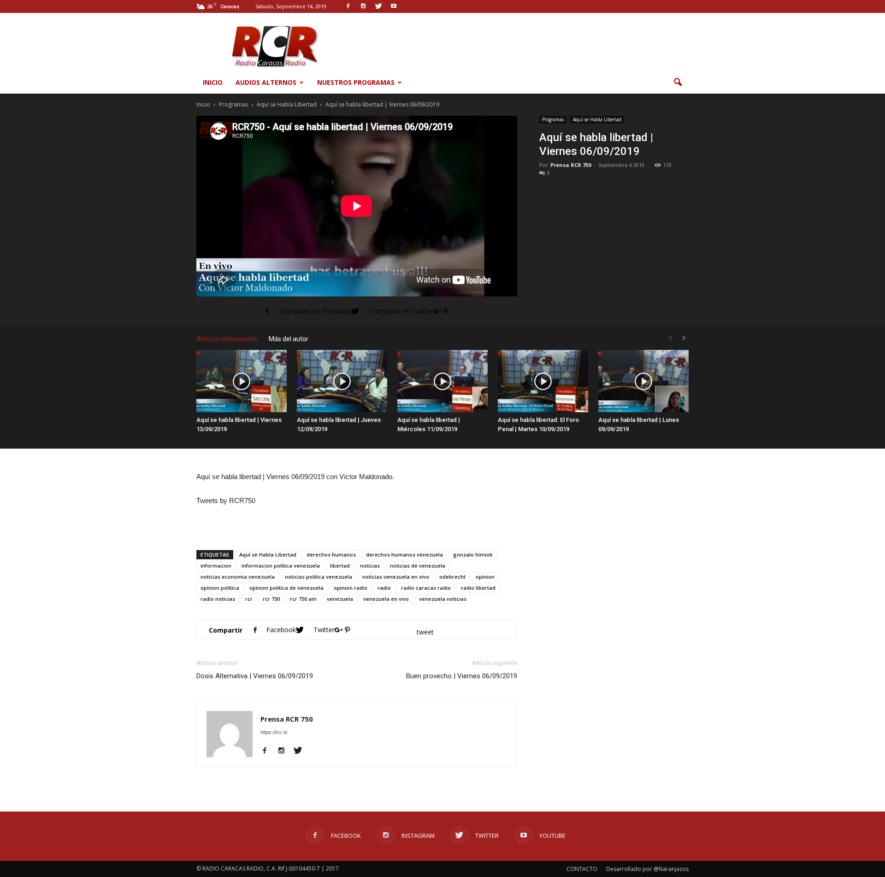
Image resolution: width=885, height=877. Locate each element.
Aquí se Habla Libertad (597, 119)
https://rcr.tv (274, 732)
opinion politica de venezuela (286, 587)
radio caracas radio (426, 587)
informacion (216, 565)
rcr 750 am (303, 598)
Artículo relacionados (227, 339)
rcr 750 (271, 598)
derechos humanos (331, 554)
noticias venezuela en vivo (395, 576)
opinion (485, 576)
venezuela (340, 598)
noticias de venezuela (417, 565)
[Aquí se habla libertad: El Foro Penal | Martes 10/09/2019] (543, 381)
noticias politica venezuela (318, 576)
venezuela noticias (442, 598)
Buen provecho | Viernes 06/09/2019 (461, 676)
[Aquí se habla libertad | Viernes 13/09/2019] (241, 381)
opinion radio (350, 587)
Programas (553, 119)
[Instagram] (284, 751)
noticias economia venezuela (238, 576)
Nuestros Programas (356, 82)
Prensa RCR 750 (570, 164)
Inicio (213, 82)
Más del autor (288, 339)
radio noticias (218, 598)
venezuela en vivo (386, 598)
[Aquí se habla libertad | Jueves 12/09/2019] (342, 381)
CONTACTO (581, 869)
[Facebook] (268, 751)
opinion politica (220, 587)
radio (384, 587)
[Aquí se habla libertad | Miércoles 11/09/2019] (442, 381)
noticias (370, 565)
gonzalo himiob (473, 554)
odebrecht (452, 576)
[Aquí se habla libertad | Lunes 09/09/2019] (643, 381)
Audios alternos (266, 82)
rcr (249, 598)
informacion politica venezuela (281, 565)
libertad (340, 565)
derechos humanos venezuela (404, 554)
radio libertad (478, 587)
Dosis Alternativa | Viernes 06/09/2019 (254, 676)
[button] (678, 82)
